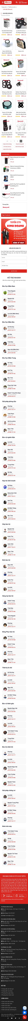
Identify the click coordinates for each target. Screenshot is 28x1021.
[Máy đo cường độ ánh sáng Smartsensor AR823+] (6, 169)
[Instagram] (19, 1018)
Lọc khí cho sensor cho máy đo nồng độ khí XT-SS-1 (21, 32)
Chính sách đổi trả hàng (7, 1001)
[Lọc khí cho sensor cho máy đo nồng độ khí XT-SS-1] (21, 23)
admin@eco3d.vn (10, 915)
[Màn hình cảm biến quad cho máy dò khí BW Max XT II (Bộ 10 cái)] (21, 104)
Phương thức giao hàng (7, 993)
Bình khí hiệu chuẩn (20, 146)
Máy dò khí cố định (7, 149)
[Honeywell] (6, 207)
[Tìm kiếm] (16, 2)
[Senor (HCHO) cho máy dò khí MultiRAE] (7, 43)
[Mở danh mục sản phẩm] (2, 2)
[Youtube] (11, 1018)
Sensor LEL (21, 51)
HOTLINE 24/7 (21, 1)
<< (7, 141)
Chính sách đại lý (6, 1005)
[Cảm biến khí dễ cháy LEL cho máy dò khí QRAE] (7, 23)
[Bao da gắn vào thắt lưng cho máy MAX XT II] (7, 125)
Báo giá (10, 34)
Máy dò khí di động (7, 144)
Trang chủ (3, 7)
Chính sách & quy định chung (9, 1007)
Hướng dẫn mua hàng (7, 991)
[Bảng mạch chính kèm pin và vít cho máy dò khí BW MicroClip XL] (7, 63)
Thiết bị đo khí (12, 7)
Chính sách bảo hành (7, 1003)
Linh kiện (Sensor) (7, 146)
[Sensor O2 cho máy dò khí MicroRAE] (7, 104)
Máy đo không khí (20, 144)
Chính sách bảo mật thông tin (9, 1009)
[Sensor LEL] (21, 43)
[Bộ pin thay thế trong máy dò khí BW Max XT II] (6, 187)
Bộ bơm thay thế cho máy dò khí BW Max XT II (21, 93)
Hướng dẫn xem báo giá (8, 989)
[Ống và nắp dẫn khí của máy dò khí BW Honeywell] (6, 196)
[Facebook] (8, 1018)
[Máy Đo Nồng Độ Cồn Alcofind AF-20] (6, 160)
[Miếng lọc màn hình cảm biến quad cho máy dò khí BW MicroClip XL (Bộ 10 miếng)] (7, 84)
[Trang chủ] (7, 2)
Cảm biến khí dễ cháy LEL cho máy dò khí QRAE (7, 32)
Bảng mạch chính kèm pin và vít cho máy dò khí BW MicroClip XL (7, 73)
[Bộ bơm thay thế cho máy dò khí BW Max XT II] (21, 84)
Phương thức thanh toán (8, 995)
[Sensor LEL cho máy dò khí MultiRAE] (21, 63)
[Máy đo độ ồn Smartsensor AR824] (6, 178)
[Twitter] (15, 1018)
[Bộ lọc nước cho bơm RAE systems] (21, 125)
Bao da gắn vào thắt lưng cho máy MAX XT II (7, 134)
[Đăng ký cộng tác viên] (14, 231)
